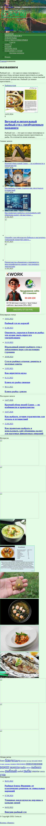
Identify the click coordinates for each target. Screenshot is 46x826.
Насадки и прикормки (16, 40)
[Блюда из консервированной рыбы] (17, 571)
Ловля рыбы (11, 38)
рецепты (15, 767)
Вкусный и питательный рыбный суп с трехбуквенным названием (24, 124)
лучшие (2, 764)
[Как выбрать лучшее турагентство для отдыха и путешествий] (18, 186)
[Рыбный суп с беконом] (19, 755)
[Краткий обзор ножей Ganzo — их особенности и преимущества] (18, 161)
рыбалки (28, 767)
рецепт (4, 767)
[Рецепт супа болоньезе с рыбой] (19, 651)
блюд (2, 760)
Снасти (12, 42)
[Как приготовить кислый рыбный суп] (19, 465)
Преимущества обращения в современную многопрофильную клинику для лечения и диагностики (22, 264)
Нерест (8, 44)
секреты (35, 771)
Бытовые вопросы (16, 53)
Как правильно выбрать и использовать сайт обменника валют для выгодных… (23, 214)
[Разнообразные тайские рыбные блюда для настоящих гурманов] (19, 518)
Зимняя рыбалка (13, 36)
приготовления (34, 763)
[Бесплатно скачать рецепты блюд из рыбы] (19, 728)
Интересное (11, 49)
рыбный (11, 771)
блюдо (17, 760)
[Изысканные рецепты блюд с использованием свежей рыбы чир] (19, 677)
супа (3, 774)
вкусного (23, 761)
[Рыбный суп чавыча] (19, 624)
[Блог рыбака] (13, 23)
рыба (23, 767)
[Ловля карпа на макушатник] (19, 598)
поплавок (13, 764)
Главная (3, 61)
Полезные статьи (13, 51)
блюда (9, 760)
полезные (7, 764)
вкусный (35, 761)
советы (42, 771)
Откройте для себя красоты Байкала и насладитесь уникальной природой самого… (25, 238)
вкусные (29, 760)
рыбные (2, 771)
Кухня (8, 46)
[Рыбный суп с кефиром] (13, 544)
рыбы (27, 771)
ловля (40, 761)
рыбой (20, 771)
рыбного (36, 767)
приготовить (20, 764)
